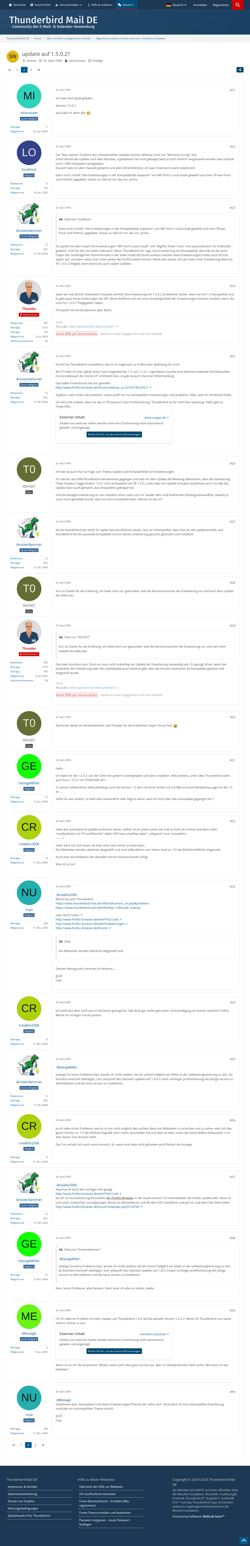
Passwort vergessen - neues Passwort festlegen (104, 1522)
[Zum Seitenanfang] (243, 1540)
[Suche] (238, 5)
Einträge (15, 332)
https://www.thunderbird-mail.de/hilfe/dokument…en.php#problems (102, 903)
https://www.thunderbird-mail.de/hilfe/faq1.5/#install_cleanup (98, 908)
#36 (232, 1120)
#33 (232, 886)
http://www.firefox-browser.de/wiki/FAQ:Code (87, 919)
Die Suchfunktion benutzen (97, 1494)
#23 (232, 208)
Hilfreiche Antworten (22, 341)
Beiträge (15, 127)
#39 (232, 1310)
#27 (232, 522)
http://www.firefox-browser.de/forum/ (82, 928)
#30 (232, 717)
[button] (176, 5)
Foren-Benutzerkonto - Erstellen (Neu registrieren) (104, 1503)
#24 (232, 286)
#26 (232, 463)
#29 (232, 625)
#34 (232, 1002)
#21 (232, 90)
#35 (232, 1059)
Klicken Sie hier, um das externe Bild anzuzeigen (114, 434)
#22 (232, 146)
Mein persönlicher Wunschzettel (91, 326)
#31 (232, 760)
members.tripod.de (153, 1334)
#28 (232, 582)
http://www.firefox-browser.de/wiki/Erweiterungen (90, 924)
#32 (232, 821)
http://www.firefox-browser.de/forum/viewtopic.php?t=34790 (97, 1207)
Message (65, 1400)
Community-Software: (198, 1516)
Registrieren (221, 5)
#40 (232, 1392)
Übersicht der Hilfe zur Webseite (101, 1487)
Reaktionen (17, 183)
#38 (232, 1238)
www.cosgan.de (155, 417)
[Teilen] (240, 69)
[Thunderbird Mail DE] (125, 22)
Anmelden (200, 5)
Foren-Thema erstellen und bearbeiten (105, 1513)
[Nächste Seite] (38, 70)
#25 (232, 356)
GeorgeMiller (68, 1067)
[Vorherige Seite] (9, 70)
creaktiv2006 (68, 895)
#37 (232, 1177)
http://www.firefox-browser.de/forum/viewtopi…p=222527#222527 (102, 387)
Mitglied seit (17, 131)
